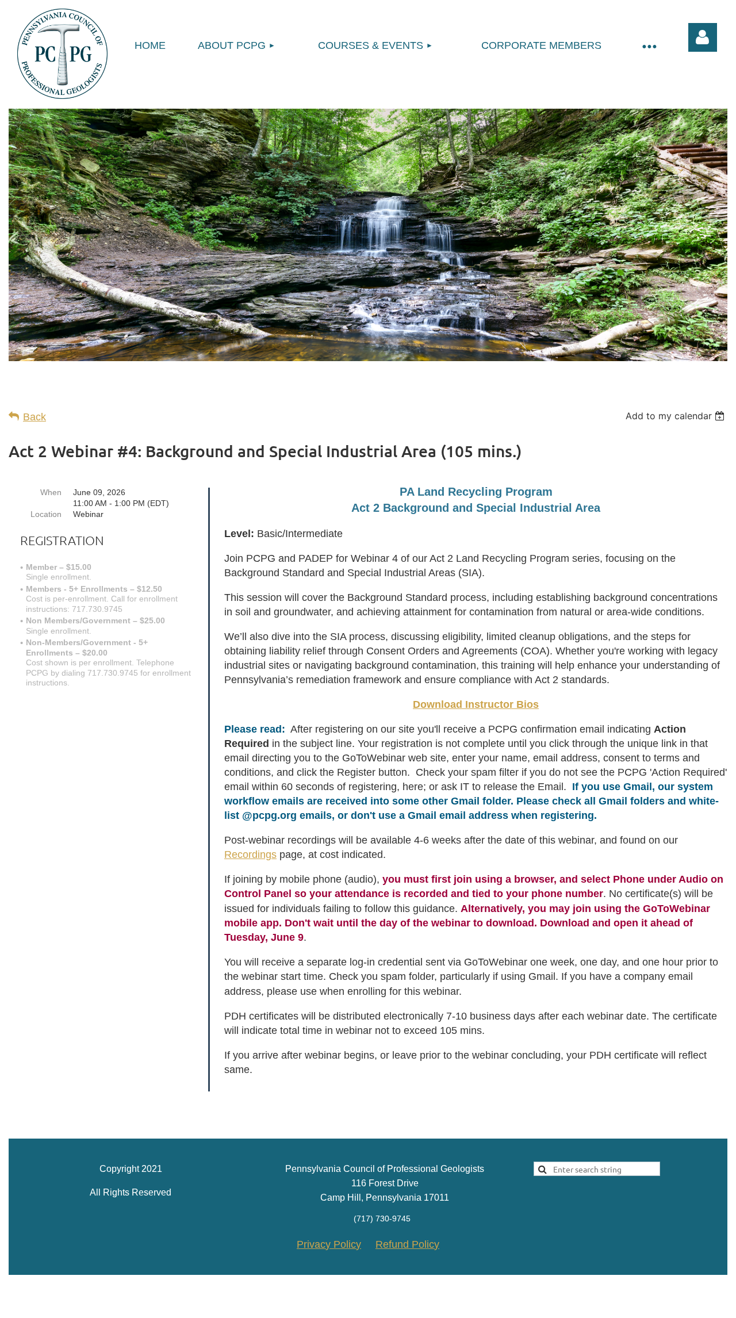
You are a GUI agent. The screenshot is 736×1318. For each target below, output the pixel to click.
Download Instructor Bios (476, 704)
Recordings (250, 854)
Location (46, 514)
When (51, 492)
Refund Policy (407, 1244)
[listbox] (676, 416)
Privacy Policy (329, 1244)
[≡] (649, 45)
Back (34, 417)
